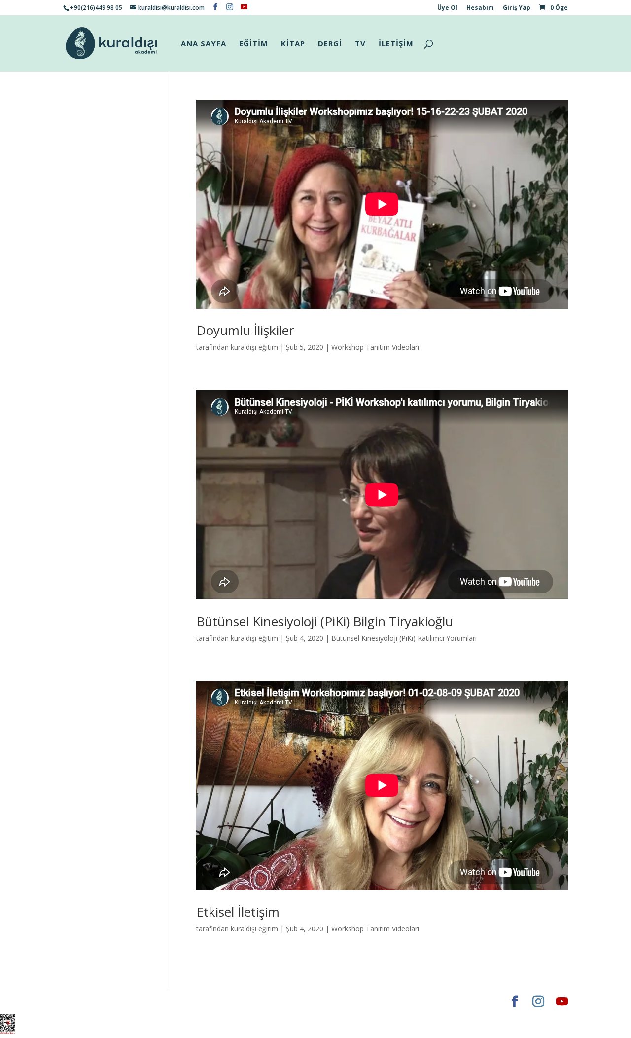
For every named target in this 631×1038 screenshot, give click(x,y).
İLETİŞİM (396, 44)
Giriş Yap (516, 8)
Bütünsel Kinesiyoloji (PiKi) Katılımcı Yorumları (404, 638)
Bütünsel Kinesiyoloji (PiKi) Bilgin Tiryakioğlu (324, 621)
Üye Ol (447, 8)
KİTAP (293, 44)
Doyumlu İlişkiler (245, 330)
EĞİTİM (253, 44)
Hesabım (480, 8)
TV (360, 44)
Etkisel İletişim (238, 912)
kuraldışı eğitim (254, 347)
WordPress (218, 1001)
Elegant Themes (92, 1001)
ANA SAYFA (203, 44)
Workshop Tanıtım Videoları (375, 347)
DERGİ (330, 44)
